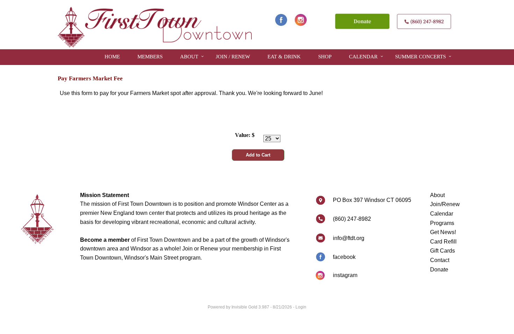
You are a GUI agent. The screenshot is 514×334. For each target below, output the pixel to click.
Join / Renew (233, 56)
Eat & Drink (284, 56)
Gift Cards (442, 251)
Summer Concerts (420, 56)
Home (112, 56)
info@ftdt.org (348, 238)
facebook (344, 257)
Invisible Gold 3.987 (250, 307)
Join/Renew (445, 204)
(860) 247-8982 (352, 219)
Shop (324, 56)
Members (150, 56)
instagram (345, 275)
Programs (442, 223)
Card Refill (443, 242)
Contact (439, 260)
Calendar (363, 56)
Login (300, 307)
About (189, 56)
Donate (439, 270)
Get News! (443, 232)
